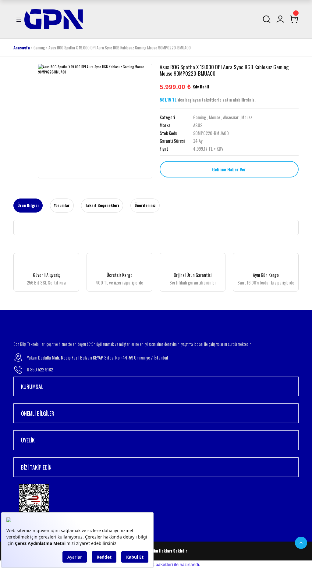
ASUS (198, 125)
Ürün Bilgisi (28, 205)
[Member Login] (280, 19)
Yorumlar (62, 205)
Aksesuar (231, 117)
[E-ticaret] (155, 564)
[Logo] (53, 18)
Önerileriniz (145, 205)
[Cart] (294, 19)
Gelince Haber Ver (229, 169)
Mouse (214, 117)
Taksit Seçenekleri (102, 205)
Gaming (199, 117)
